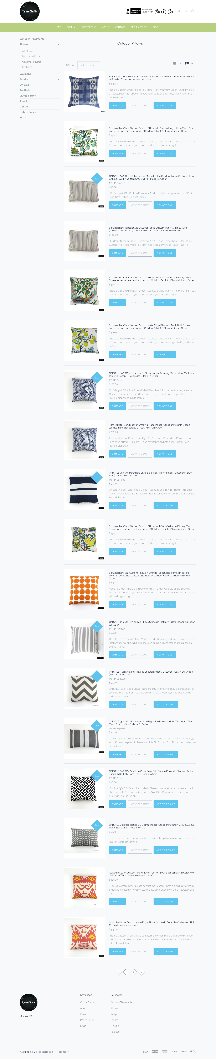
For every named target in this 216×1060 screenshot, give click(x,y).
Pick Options (164, 106)
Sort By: (70, 65)
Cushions (27, 67)
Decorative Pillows (32, 56)
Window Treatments (32, 39)
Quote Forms (89, 27)
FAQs (155, 27)
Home (58, 27)
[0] (192, 11)
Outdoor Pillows (31, 61)
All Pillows (27, 51)
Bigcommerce (44, 1052)
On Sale (24, 84)
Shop (70, 27)
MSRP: (113, 183)
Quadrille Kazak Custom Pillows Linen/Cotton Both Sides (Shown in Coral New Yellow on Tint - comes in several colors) (152, 874)
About (105, 27)
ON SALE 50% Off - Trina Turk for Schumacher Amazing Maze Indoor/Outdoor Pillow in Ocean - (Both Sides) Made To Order (151, 374)
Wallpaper (26, 74)
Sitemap (64, 1052)
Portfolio (25, 90)
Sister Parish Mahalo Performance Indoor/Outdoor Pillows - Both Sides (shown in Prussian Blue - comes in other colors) (151, 78)
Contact (120, 27)
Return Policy (139, 27)
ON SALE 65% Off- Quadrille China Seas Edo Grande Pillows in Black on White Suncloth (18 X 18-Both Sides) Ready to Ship (151, 772)
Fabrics (24, 79)
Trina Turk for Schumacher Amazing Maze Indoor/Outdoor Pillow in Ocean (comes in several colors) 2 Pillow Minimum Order (149, 426)
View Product (140, 106)
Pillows (24, 44)
